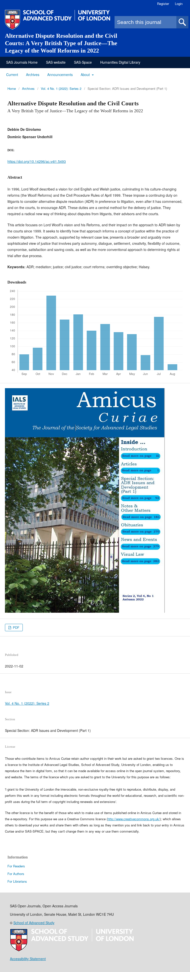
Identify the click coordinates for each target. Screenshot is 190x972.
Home (11, 88)
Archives (32, 74)
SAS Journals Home (22, 62)
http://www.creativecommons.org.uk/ (134, 819)
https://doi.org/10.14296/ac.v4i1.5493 (36, 161)
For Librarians (17, 881)
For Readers (16, 866)
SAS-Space (83, 62)
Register (163, 3)
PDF (15, 627)
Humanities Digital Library (120, 62)
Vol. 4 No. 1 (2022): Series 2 (61, 88)
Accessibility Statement (28, 958)
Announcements (60, 74)
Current (12, 74)
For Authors (15, 873)
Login (179, 3)
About (86, 74)
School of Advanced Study (33, 922)
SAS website (56, 62)
